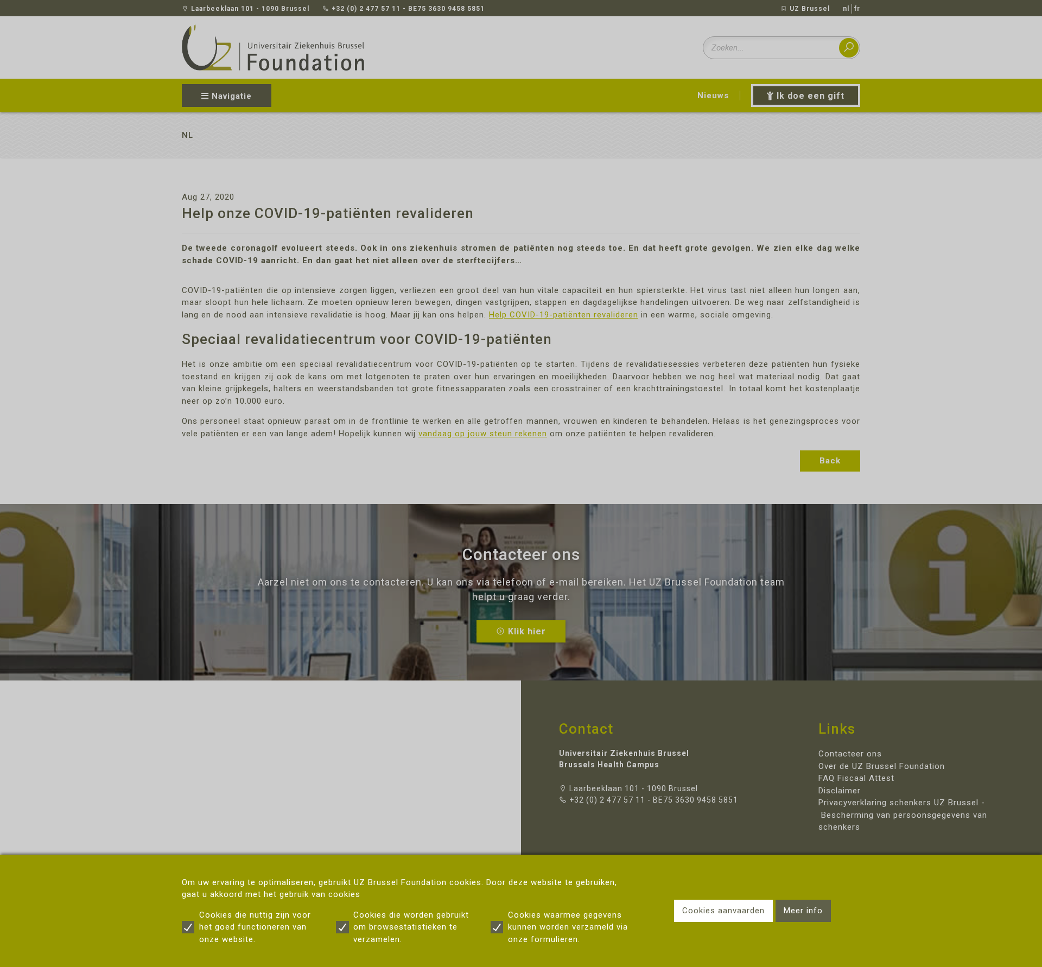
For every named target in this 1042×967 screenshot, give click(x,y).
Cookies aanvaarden (723, 910)
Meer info (803, 910)
